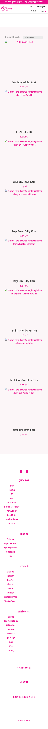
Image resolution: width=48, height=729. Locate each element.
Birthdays (10, 539)
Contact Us (11, 524)
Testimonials (11, 503)
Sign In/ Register (40, 7)
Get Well (10, 589)
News (12, 498)
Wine (11, 646)
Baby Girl (10, 580)
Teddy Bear (11, 638)
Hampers (11, 629)
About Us (12, 490)
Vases (11, 642)
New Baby (11, 650)
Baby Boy (10, 576)
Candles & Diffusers (11, 621)
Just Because (10, 552)
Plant (10, 556)
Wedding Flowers (10, 601)
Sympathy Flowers (10, 548)
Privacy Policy (12, 511)
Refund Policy (11, 515)
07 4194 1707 (32, 3)
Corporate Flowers (10, 543)
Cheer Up (10, 584)
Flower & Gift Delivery (11, 507)
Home (12, 486)
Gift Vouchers (10, 625)
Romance (10, 593)
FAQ (11, 494)
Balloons (11, 617)
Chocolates (11, 634)
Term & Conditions (11, 519)
